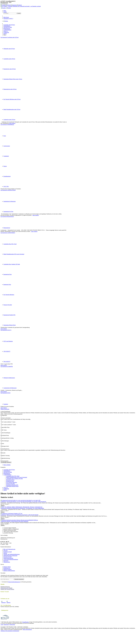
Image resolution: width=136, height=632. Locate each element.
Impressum (5, 560)
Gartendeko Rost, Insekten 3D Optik (14, 478)
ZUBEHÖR (6, 488)
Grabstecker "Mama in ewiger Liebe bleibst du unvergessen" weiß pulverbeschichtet (19, 514)
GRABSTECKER (7, 472)
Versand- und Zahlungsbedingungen (11, 554)
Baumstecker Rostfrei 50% (12, 485)
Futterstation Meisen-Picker (12, 486)
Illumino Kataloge (7, 569)
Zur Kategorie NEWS (5, 392)
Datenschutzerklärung (8, 558)
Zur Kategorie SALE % (6, 330)
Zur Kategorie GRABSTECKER (8, 190)
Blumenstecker (6, 473)
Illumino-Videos (7, 566)
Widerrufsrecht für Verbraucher (10, 555)
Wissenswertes (6, 562)
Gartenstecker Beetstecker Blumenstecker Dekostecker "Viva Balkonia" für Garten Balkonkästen (22, 508)
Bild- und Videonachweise (9, 549)
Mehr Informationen (27, 629)
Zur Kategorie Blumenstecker (7, 216)
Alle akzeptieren (9, 630)
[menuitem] (69, 10)
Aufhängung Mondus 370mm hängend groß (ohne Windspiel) (14, 521)
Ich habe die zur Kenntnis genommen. (17, 581)
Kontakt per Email (7, 551)
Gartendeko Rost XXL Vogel (12, 476)
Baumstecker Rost (10, 479)
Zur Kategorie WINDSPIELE (7, 124)
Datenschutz (12, 624)
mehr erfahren (12, 123)
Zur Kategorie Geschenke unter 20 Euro (10, 37)
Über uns (5, 550)
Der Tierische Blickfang (11, 482)
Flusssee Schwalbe (10, 483)
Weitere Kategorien (5, 409)
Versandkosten (25, 622)
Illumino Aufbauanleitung (9, 570)
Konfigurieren (16, 630)
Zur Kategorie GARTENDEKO (8, 232)
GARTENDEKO (7, 474)
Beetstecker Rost (10, 481)
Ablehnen (3, 630)
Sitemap (5, 553)
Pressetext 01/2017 (7, 556)
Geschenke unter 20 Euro (9, 469)
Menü (4, 10)
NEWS (5, 490)
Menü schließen (6, 464)
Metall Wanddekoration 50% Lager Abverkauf (16, 477)
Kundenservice (6, 568)
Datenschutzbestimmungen (14, 581)
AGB (2, 624)
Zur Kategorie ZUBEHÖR (7, 366)
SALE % (5, 487)
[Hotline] (5, 21)
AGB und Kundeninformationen (10, 559)
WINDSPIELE (6, 471)
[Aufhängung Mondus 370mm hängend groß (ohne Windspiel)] (19, 520)
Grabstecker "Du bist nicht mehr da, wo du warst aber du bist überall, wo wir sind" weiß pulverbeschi (23, 501)
